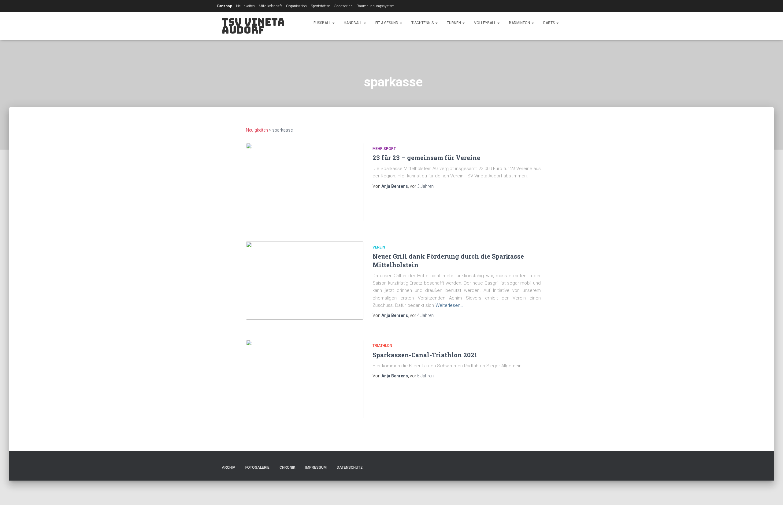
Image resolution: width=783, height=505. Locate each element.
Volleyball (485, 23)
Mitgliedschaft (270, 6)
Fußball (323, 23)
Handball (353, 23)
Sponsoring (343, 6)
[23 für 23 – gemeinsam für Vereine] (304, 182)
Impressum (316, 467)
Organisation (296, 6)
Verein (379, 247)
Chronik (287, 467)
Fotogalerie (257, 467)
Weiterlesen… (449, 305)
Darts (549, 23)
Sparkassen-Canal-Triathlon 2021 (425, 355)
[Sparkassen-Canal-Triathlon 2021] (304, 379)
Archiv (228, 467)
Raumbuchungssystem (376, 6)
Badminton (520, 23)
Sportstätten (320, 6)
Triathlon (382, 345)
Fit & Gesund (387, 23)
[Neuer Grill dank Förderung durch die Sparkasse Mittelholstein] (304, 281)
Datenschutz (350, 467)
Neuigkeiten (245, 6)
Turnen (454, 23)
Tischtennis (423, 23)
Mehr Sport (384, 149)
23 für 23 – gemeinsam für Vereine (426, 158)
